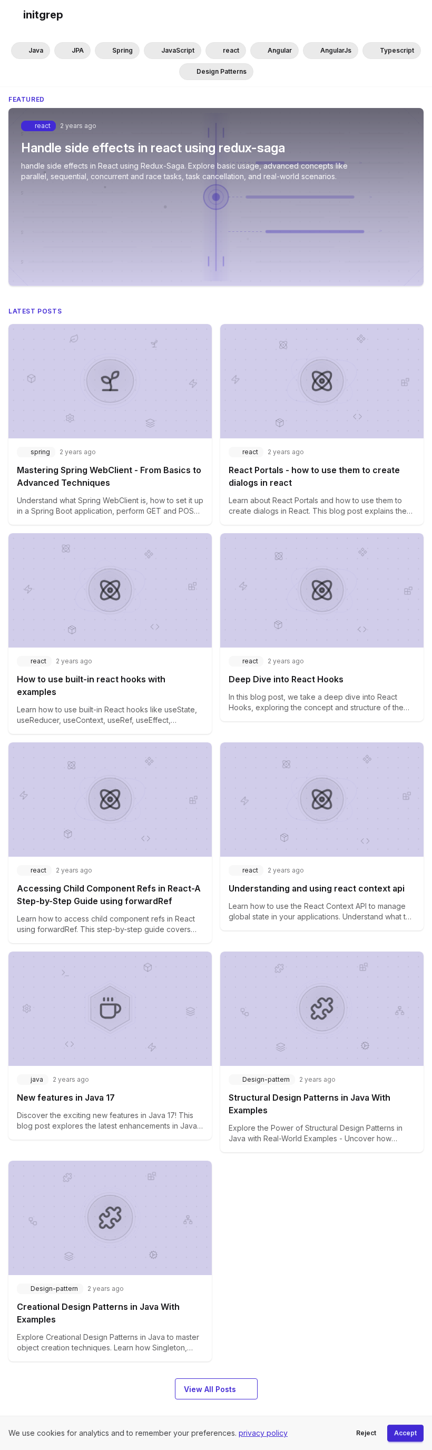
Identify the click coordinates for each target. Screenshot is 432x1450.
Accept (405, 1433)
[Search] (394, 14)
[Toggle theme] (415, 14)
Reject (366, 1433)
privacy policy (263, 1432)
